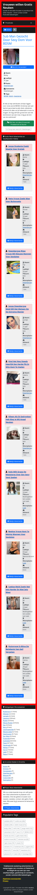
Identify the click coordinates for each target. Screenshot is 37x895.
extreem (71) (8, 847)
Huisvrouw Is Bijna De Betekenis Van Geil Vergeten (17, 649)
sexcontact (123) (9, 832)
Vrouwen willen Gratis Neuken (17, 6)
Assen (5, 767)
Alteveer (6, 714)
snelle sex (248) (20, 821)
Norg (5, 727)
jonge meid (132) (27, 828)
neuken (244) (8, 825)
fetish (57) (7, 850)
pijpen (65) (29, 847)
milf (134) (16, 828)
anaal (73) (20, 843)
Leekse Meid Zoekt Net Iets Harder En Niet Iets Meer (18, 589)
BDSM (6, 96)
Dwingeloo (7, 780)
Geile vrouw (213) (20, 825)
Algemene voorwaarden (12, 879)
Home (8, 30)
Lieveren (6, 718)
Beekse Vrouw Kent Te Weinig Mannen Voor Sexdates (17, 534)
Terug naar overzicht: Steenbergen (19, 129)
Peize (5, 754)
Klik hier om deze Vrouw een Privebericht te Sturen (19, 123)
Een (4, 725)
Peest (5, 743)
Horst (5, 750)
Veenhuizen (7, 734)
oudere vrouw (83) (10, 839)
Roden (5, 721)
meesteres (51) (25, 850)
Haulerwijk (7, 745)
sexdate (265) (8, 821)
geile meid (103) (21, 836)
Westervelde (7, 732)
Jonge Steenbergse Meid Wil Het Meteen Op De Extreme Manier (17, 309)
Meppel (6, 775)
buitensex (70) (19, 847)
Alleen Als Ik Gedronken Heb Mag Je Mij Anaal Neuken (18, 419)
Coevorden (7, 778)
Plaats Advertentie (12, 808)
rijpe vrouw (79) (9, 843)
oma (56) (15, 850)
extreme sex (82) (23, 839)
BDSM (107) (28, 832)
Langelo (6, 716)
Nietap (5, 748)
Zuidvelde (6, 741)
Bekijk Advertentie (15, 188)
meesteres (17, 96)
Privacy (5, 881)
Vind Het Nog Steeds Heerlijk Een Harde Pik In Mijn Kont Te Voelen (17, 364)
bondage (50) (27, 854)
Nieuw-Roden (8, 723)
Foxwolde (6, 739)
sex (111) (19, 832)
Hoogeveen (7, 771)
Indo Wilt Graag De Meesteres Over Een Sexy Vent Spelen (17, 475)
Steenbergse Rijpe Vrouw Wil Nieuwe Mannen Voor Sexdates (18, 254)
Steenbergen (8, 86)
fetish (11, 96)
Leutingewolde (8, 730)
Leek (24, 508)
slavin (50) (17, 854)
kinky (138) (7, 828)
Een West (6, 736)
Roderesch (7, 712)
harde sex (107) (9, 836)
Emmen (6, 769)
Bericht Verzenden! (19, 67)
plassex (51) (8, 854)
